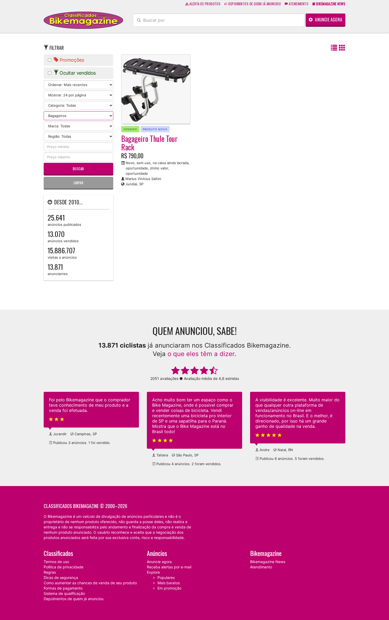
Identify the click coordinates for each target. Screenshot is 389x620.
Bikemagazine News (267, 561)
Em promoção (169, 588)
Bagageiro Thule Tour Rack (149, 142)
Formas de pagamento (63, 588)
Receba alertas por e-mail (169, 567)
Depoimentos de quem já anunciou (254, 3)
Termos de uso (56, 561)
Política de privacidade (63, 567)
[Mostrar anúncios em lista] (334, 48)
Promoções (71, 60)
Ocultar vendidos (77, 73)
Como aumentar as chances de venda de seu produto (90, 583)
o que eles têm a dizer (201, 354)
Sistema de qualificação (64, 593)
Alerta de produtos (204, 3)
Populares (166, 577)
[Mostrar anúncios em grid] (342, 48)
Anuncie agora (328, 19)
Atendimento (298, 3)
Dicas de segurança (61, 577)
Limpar (78, 182)
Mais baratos (168, 583)
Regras (50, 572)
